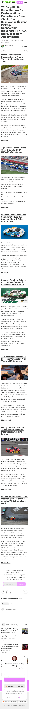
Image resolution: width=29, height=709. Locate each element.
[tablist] (8, 603)
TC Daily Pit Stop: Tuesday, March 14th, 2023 (10, 635)
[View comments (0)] (6, 50)
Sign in (25, 2)
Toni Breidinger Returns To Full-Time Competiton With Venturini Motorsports (13, 358)
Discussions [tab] (14, 624)
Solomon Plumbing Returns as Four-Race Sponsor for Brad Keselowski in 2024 (13, 282)
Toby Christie (11, 638)
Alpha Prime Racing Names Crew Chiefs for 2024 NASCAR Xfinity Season (13, 150)
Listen (25, 46)
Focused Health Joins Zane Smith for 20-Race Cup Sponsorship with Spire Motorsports (13, 217)
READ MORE (5, 140)
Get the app (22, 701)
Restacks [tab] (12, 604)
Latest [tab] (7, 624)
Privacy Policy (19, 693)
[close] (24, 656)
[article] (14, 635)
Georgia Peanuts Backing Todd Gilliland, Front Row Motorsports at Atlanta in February (12, 430)
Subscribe (19, 2)
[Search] (26, 624)
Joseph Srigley (9, 45)
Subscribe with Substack (15, 686)
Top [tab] (3, 624)
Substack (6, 705)
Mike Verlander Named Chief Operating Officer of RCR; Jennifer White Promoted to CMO (14, 499)
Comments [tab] (5, 604)
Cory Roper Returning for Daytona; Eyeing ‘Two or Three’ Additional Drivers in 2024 (13, 58)
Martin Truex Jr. (5, 650)
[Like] (3, 50)
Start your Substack (10, 701)
